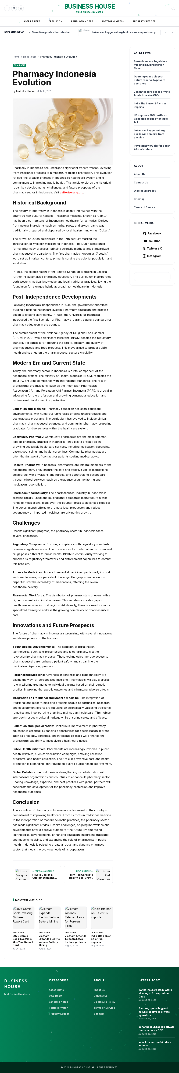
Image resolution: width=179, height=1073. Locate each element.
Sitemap (139, 198)
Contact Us (141, 182)
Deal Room (56, 21)
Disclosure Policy (145, 190)
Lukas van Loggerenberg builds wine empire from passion (149, 134)
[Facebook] (7, 8)
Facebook (154, 233)
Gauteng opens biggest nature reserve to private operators (149, 80)
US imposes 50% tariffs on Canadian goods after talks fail (151, 119)
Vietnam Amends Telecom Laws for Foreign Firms (76, 939)
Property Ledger (144, 21)
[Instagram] (21, 8)
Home (16, 56)
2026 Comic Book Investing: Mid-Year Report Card (23, 940)
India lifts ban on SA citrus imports (101, 939)
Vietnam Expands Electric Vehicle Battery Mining (49, 940)
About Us (139, 174)
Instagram (154, 256)
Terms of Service (144, 207)
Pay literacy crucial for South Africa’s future (152, 147)
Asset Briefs (31, 21)
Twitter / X (154, 248)
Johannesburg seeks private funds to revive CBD (152, 93)
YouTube (154, 241)
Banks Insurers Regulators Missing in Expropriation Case (150, 65)
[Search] (173, 8)
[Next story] (172, 32)
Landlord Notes (82, 21)
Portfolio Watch (113, 21)
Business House (89, 6)
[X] (14, 8)
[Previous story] (165, 32)
